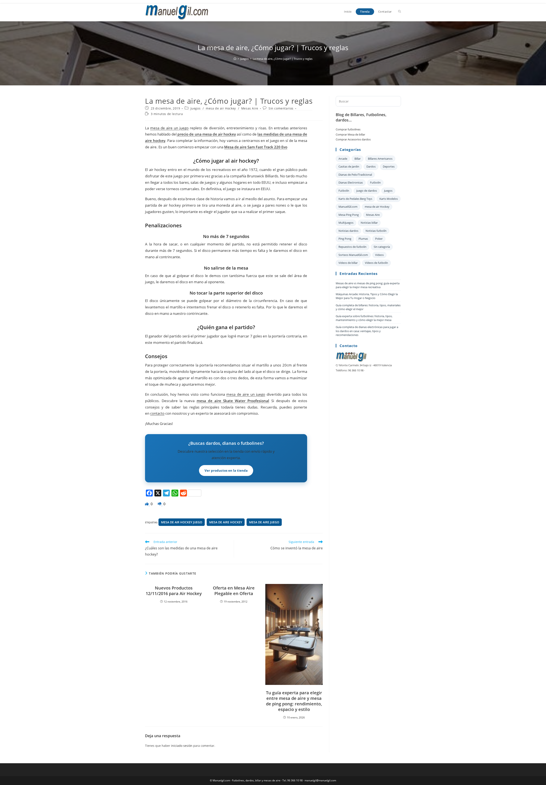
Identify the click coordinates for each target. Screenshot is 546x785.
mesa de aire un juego (169, 127)
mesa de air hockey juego (181, 522)
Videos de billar (348, 263)
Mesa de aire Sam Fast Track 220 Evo (255, 146)
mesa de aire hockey (225, 522)
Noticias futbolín (376, 231)
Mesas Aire (249, 108)
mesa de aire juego (264, 522)
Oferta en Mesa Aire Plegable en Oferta (234, 590)
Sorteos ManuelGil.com (353, 255)
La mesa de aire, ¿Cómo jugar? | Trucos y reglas (282, 59)
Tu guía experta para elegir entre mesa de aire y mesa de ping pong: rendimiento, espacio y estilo (294, 701)
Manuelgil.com (221, 780)
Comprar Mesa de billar (350, 134)
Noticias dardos (348, 231)
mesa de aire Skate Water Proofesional (233, 400)
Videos (379, 255)
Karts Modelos (388, 199)
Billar (357, 159)
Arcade (342, 159)
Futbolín (343, 191)
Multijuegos (345, 223)
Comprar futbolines (348, 129)
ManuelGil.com (347, 207)
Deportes (389, 166)
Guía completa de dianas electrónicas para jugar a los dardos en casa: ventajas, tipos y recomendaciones (367, 331)
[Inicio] (235, 59)
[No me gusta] (160, 503)
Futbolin (375, 182)
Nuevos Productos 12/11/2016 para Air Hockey (174, 590)
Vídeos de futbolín (376, 263)
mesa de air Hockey (221, 108)
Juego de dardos (366, 191)
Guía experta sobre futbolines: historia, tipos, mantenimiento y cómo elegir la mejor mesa (364, 318)
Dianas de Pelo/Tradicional (355, 175)
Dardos (371, 166)
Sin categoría (382, 247)
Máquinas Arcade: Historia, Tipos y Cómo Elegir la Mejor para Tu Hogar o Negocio (367, 296)
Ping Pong (344, 239)
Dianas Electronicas (350, 182)
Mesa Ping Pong (348, 215)
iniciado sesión (181, 746)
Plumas (363, 239)
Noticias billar (369, 223)
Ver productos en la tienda (226, 470)
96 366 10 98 (295, 780)
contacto (157, 413)
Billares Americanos (380, 159)
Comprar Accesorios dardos (353, 139)
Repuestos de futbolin (352, 247)
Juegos (195, 108)
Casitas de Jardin (348, 166)
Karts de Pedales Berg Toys (355, 199)
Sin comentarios (281, 108)
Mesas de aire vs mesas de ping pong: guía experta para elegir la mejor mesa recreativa (367, 285)
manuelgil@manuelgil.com (320, 780)
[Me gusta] (147, 503)
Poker (379, 239)
